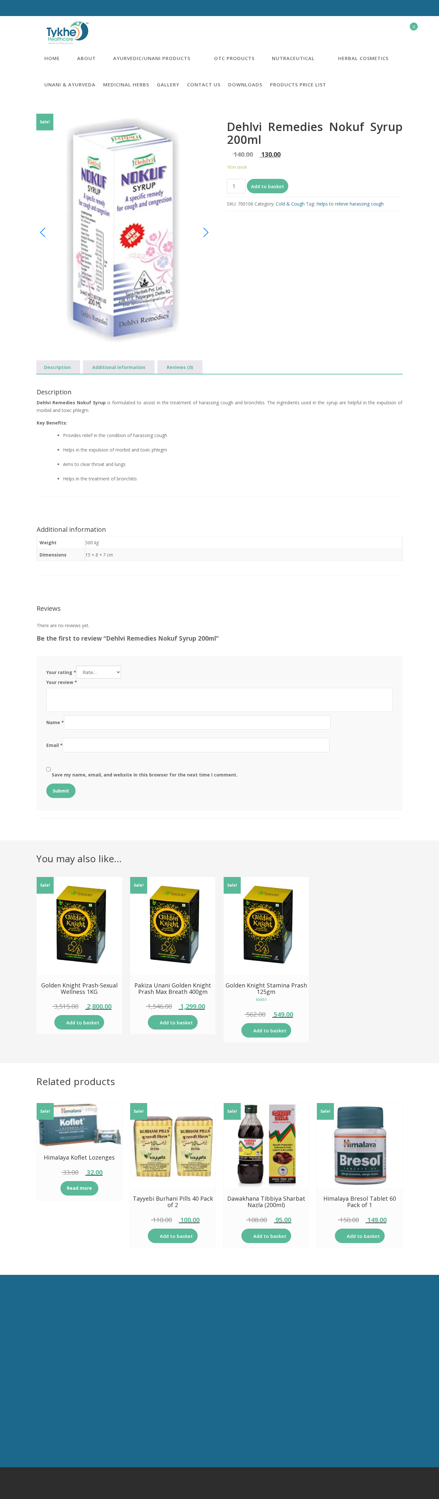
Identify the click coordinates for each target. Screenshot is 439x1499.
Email (54, 745)
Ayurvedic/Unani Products (151, 58)
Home (52, 58)
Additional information (118, 367)
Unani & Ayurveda (69, 84)
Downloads (245, 84)
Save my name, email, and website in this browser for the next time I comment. (144, 775)
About (86, 58)
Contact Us (203, 84)
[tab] (57, 367)
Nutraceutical (293, 58)
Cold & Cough (290, 204)
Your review (61, 682)
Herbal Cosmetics (363, 58)
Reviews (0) (180, 367)
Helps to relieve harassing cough (350, 204)
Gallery (168, 84)
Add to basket (267, 186)
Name (55, 722)
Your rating (61, 672)
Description (57, 367)
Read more (79, 1188)
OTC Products (234, 58)
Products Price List (298, 84)
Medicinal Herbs (126, 84)
